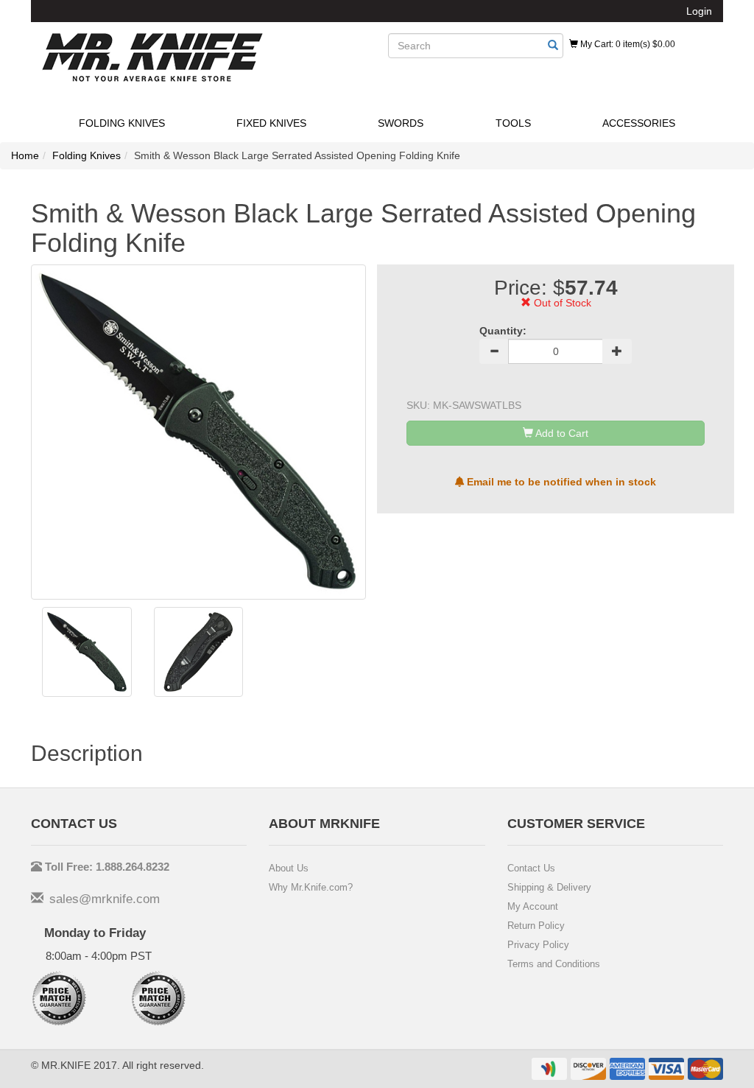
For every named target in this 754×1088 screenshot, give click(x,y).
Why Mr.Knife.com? (311, 887)
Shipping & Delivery (549, 887)
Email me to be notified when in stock (560, 482)
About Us (289, 868)
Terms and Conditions (553, 963)
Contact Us (531, 868)
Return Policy (536, 925)
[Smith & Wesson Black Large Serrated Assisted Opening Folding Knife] (87, 652)
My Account (532, 906)
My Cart (626, 44)
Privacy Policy (538, 944)
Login (699, 11)
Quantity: (502, 331)
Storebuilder (152, 57)
